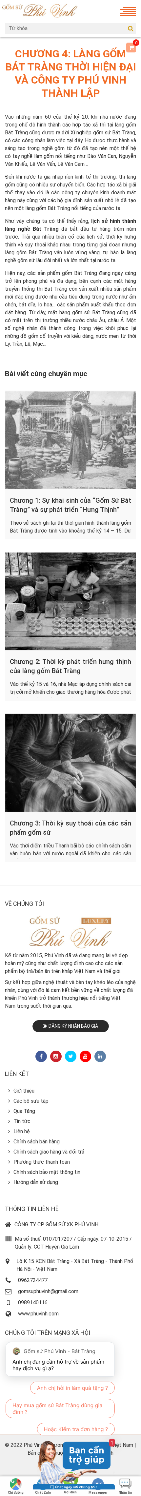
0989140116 (33, 1302)
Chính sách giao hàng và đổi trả (48, 1152)
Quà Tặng (24, 1111)
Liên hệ (21, 1131)
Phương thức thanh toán (41, 1162)
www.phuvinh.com (38, 1314)
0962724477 (33, 1280)
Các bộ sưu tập (31, 1101)
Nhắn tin (125, 1492)
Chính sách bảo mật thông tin (46, 1172)
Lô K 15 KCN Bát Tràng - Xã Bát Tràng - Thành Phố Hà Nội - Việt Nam (74, 1265)
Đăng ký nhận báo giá (72, 1026)
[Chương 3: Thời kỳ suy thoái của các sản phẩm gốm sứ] (70, 762)
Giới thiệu (23, 1091)
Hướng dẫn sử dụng (35, 1182)
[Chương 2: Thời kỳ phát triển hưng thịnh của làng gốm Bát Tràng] (70, 601)
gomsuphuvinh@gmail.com (48, 1291)
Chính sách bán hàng (36, 1141)
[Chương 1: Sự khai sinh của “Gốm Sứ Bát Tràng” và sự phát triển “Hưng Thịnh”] (70, 440)
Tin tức (21, 1121)
